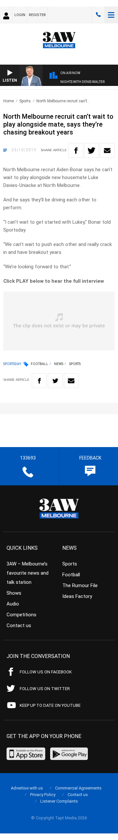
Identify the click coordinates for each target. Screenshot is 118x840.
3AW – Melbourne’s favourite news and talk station (28, 573)
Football (39, 364)
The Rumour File (80, 585)
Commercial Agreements (78, 788)
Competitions (21, 615)
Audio (13, 604)
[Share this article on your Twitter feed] (91, 150)
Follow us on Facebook (46, 671)
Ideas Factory (77, 596)
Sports (25, 101)
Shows (14, 593)
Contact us (19, 625)
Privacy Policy (42, 794)
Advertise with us (27, 788)
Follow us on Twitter (45, 688)
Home (8, 101)
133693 (98, 15)
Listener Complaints (59, 801)
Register (37, 15)
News (58, 364)
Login (19, 15)
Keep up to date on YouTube (50, 705)
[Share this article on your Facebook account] (76, 150)
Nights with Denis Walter (82, 82)
